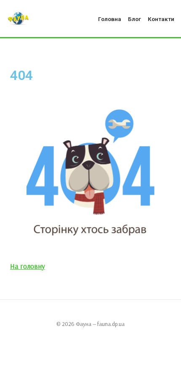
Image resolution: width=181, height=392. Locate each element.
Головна (109, 19)
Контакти (161, 19)
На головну (27, 266)
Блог (134, 19)
